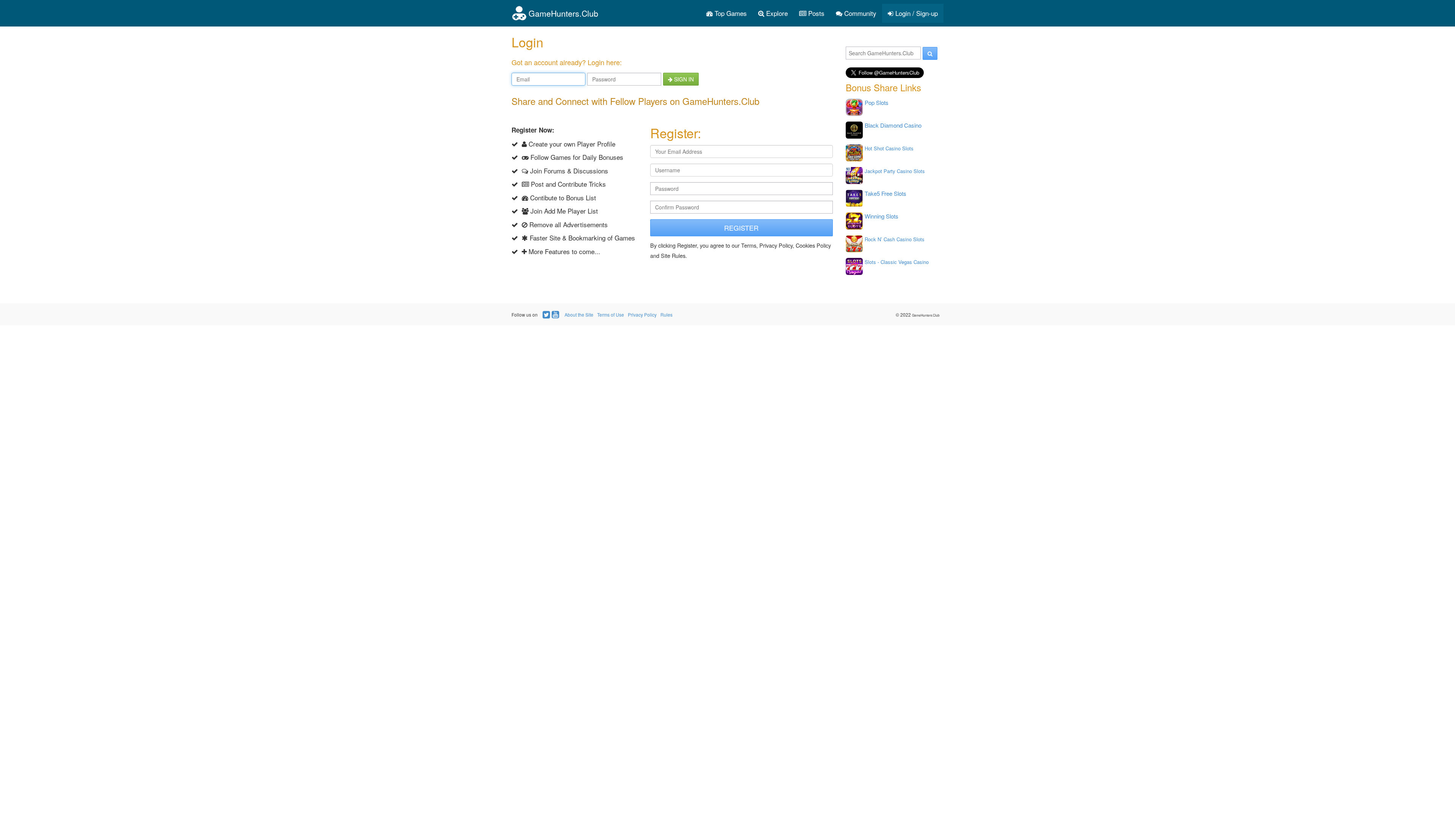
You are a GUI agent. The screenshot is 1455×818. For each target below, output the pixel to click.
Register (741, 228)
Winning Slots (881, 216)
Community (859, 13)
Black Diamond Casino (893, 125)
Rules (666, 314)
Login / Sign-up (915, 13)
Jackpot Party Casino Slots (895, 171)
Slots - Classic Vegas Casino (897, 261)
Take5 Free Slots (885, 193)
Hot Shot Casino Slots (889, 148)
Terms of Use (610, 314)
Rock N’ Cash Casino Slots (895, 239)
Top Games (730, 13)
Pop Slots (877, 102)
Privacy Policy (642, 314)
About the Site (579, 314)
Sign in (683, 79)
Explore (776, 13)
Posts (815, 13)
